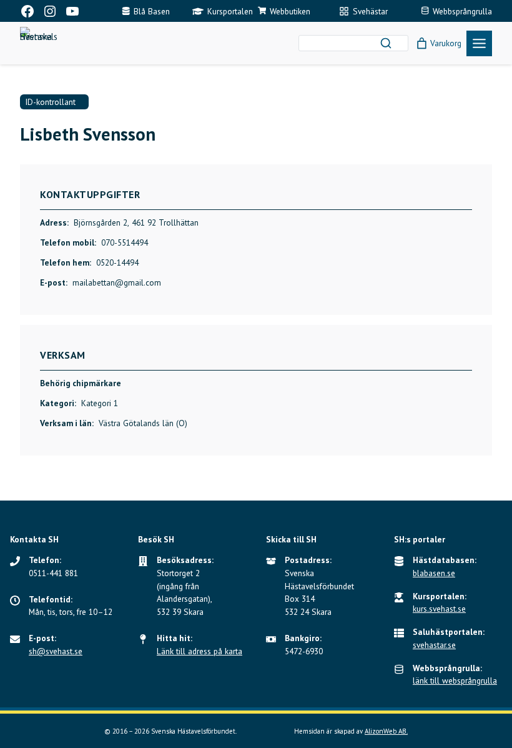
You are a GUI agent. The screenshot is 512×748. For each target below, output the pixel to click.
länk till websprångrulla (455, 680)
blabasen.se (434, 573)
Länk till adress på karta (199, 651)
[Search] (386, 43)
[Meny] (479, 43)
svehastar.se (434, 645)
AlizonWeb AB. (386, 731)
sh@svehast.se (55, 651)
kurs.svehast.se (439, 608)
